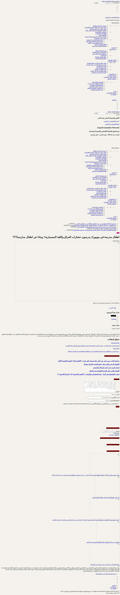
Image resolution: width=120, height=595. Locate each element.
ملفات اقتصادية (112, 61)
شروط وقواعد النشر (100, 50)
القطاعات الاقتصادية (100, 33)
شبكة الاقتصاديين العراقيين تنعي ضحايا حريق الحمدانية (104, 564)
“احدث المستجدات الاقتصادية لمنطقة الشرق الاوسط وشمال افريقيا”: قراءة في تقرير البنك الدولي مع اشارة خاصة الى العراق (85, 520)
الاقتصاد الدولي (102, 35)
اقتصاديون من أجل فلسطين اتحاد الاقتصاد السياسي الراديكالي (102, 542)
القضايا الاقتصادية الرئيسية (99, 46)
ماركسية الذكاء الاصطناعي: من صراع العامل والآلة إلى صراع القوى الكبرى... (95, 223)
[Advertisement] (99, 142)
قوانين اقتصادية (112, 60)
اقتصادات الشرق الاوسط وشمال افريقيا (95, 36)
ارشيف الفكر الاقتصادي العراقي (94, 41)
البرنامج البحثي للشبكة (97, 90)
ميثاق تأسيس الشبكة (100, 57)
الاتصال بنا (113, 94)
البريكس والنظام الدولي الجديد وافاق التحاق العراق (105, 497)
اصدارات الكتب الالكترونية (96, 86)
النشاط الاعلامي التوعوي (96, 85)
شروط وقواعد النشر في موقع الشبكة (106, 574)
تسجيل (109, 111)
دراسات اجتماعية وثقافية (99, 26)
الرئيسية (114, 47)
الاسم (117, 394)
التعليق (117, 391)
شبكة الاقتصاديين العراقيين (112, 17)
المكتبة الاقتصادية (111, 93)
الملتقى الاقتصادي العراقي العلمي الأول (95, 30)
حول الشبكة (113, 49)
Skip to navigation (106, 1)
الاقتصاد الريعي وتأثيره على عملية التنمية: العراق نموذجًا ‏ (101, 364)
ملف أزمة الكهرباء (101, 66)
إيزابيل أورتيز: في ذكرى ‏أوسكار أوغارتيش (106, 367)
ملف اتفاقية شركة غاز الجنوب (98, 71)
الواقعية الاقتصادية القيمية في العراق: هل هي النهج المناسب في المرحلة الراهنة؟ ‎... (91, 230)
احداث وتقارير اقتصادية (100, 38)
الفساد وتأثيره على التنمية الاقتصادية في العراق (104, 371)
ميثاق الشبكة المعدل (100, 58)
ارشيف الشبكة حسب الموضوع (94, 40)
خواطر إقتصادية (112, 75)
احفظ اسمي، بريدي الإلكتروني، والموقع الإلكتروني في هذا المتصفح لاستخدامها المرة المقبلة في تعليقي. (90, 403)
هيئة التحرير (103, 55)
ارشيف (114, 585)
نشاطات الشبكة (111, 78)
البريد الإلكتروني (114, 397)
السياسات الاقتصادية (100, 32)
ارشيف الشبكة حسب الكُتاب (95, 43)
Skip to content (115, 1)
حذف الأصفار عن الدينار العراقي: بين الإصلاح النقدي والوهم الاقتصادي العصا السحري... (93, 225)
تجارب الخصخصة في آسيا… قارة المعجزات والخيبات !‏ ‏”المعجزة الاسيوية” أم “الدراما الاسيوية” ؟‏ (88, 374)
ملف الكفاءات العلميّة (100, 69)
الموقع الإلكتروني (114, 400)
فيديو (114, 91)
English (114, 100)
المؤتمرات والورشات (97, 82)
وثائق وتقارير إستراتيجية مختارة (98, 29)
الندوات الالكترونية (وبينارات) (95, 83)
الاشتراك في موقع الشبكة (99, 52)
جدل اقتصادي (112, 74)
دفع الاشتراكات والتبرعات (99, 54)
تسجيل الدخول (115, 111)
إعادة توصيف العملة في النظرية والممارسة (104, 228)
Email (117, 431)
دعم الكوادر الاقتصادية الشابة (95, 88)
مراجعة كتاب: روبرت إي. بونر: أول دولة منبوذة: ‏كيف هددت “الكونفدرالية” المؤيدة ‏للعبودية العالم (88, 361)
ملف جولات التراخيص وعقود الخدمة (96, 63)
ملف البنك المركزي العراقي (98, 72)
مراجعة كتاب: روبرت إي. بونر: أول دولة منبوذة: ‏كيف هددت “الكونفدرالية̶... (96, 227)
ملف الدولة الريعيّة (101, 68)
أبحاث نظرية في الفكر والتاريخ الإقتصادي (95, 27)
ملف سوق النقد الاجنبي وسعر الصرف (96, 64)
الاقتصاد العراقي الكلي (100, 44)
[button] (115, 23)
